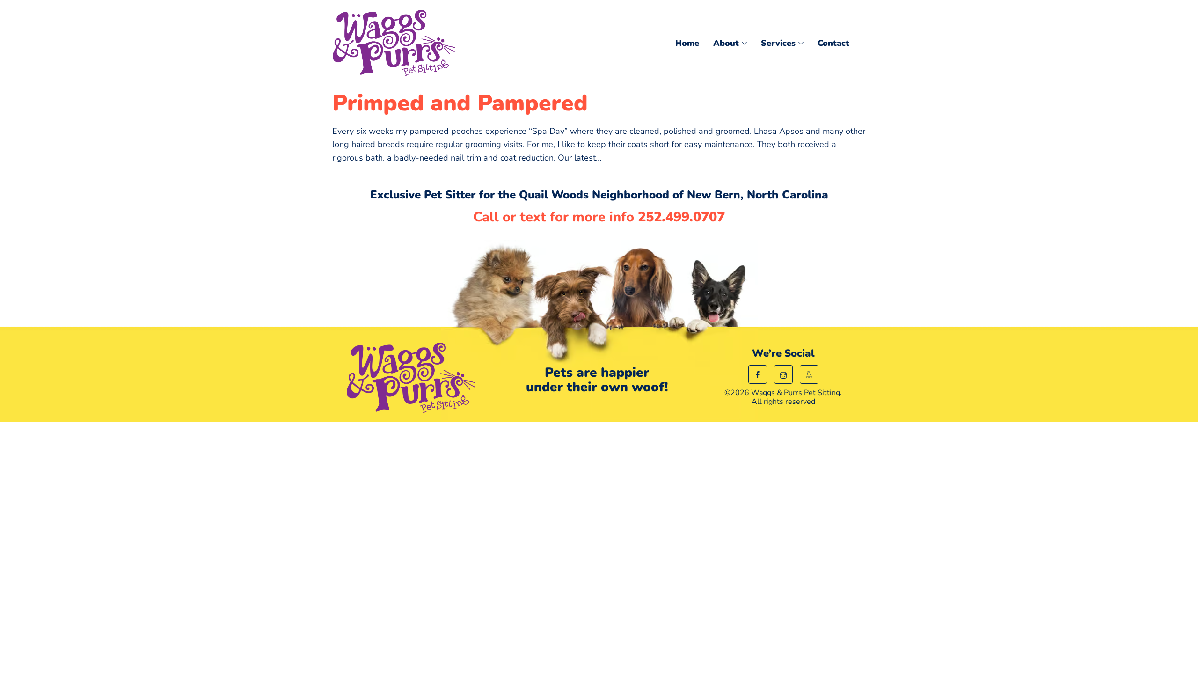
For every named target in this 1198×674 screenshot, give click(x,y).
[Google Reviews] (809, 374)
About (726, 43)
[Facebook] (757, 374)
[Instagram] (783, 374)
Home (687, 43)
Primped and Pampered (460, 103)
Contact (833, 43)
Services (778, 43)
